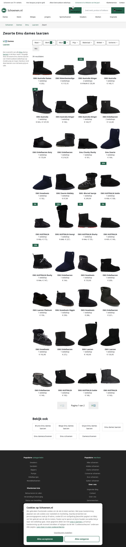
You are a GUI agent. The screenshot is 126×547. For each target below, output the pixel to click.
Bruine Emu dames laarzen (43, 427)
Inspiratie (113, 17)
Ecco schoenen (92, 477)
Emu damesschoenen (43, 436)
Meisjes (33, 17)
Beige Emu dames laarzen (66, 427)
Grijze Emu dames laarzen (89, 427)
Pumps (33, 473)
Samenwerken (92, 500)
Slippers (34, 470)
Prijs (74, 42)
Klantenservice (112, 3)
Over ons (92, 497)
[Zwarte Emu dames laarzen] (93, 405)
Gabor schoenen (92, 481)
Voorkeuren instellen (63, 532)
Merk (48, 42)
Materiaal (87, 42)
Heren (19, 17)
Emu (20, 52)
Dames (5, 17)
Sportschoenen (65, 17)
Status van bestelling (33, 500)
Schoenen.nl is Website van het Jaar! (87, 3)
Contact (122, 3)
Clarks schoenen (92, 470)
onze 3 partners (76, 522)
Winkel (99, 42)
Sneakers (83, 17)
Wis (36, 49)
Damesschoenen (89, 436)
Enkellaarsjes (34, 477)
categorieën (38, 457)
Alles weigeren (82, 539)
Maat (37, 42)
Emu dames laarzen (112, 427)
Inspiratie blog (92, 489)
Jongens (48, 17)
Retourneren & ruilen (33, 493)
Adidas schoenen (92, 466)
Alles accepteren (45, 539)
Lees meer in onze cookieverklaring (50, 527)
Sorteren (112, 42)
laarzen (5, 54)
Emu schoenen (66, 436)
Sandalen (33, 466)
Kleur (62, 42)
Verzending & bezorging (33, 497)
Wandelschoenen (33, 481)
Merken (98, 17)
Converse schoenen (92, 473)
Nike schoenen (92, 462)
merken (97, 457)
